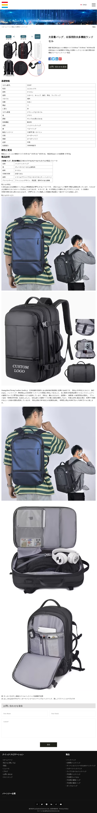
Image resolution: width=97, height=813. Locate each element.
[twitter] (42, 804)
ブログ (5, 771)
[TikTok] (56, 804)
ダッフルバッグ (72, 786)
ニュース (6, 768)
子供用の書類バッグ (73, 780)
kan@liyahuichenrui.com (51, 811)
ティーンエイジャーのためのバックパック (81, 766)
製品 (13, 27)
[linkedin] (51, 804)
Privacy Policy (63, 809)
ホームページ (7, 27)
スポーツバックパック (74, 768)
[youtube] (61, 804)
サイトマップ (7, 777)
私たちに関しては (9, 763)
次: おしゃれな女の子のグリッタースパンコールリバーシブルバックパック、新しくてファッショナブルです (38, 699)
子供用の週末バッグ (73, 783)
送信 (48, 745)
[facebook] (37, 804)
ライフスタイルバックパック (76, 771)
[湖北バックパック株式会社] (4, 4)
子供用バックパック (73, 774)
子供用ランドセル (73, 777)
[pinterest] (46, 804)
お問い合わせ (7, 774)
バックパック (71, 760)
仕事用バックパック (21, 27)
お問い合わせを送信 (57, 66)
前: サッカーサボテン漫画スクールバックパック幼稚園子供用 (22, 696)
